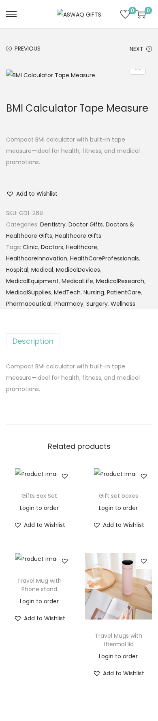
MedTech (67, 292)
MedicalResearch (120, 281)
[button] (32, 193)
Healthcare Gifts (78, 236)
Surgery (97, 304)
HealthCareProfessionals (104, 258)
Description (33, 341)
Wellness (123, 304)
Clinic (30, 247)
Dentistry (53, 224)
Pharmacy (68, 304)
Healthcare (81, 247)
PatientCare (124, 292)
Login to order (39, 508)
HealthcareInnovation (36, 258)
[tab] (79, 341)
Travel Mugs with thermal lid (118, 640)
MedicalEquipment (32, 281)
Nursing (93, 292)
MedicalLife (77, 281)
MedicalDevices (78, 270)
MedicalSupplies (28, 292)
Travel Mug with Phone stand (39, 585)
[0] (125, 14)
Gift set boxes (118, 496)
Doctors (52, 247)
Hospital (17, 270)
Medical (42, 270)
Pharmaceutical (28, 304)
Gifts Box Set (39, 496)
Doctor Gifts (85, 224)
